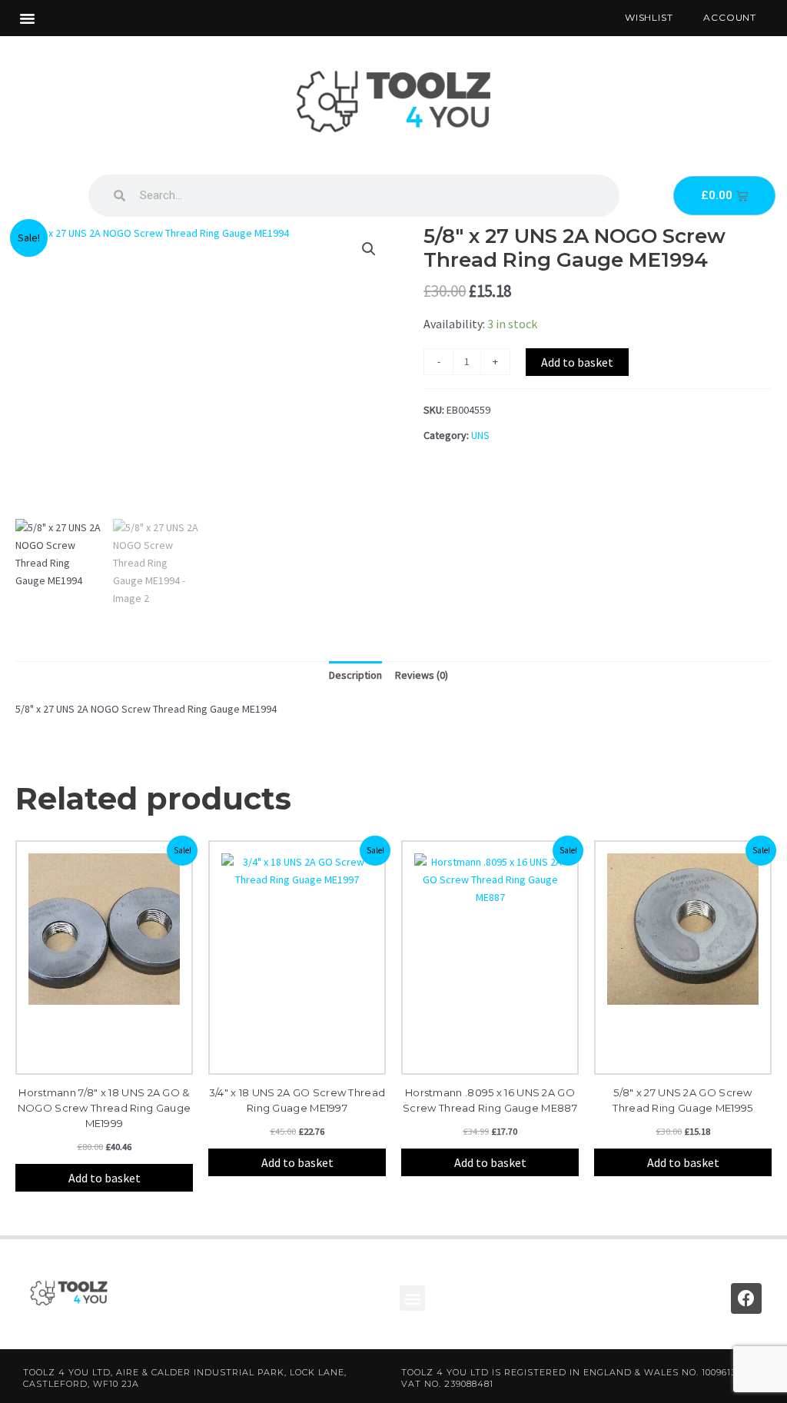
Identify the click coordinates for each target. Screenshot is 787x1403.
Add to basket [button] (104, 1177)
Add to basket (577, 362)
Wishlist (648, 17)
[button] (27, 18)
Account (729, 17)
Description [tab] (355, 675)
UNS (480, 435)
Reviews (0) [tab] (421, 675)
